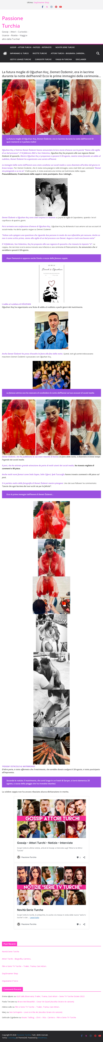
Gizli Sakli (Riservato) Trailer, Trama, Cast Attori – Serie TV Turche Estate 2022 (50, 996)
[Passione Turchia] (5, 53)
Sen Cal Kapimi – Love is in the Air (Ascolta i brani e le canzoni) (35, 1012)
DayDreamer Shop (41, 2)
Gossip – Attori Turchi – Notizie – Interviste (31, 47)
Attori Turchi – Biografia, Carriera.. (68, 53)
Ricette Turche (40, 53)
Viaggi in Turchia (64, 59)
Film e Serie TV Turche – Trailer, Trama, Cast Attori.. (24, 966)
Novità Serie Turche (65, 47)
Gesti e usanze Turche (20, 59)
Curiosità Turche (43, 59)
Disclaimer (81, 59)
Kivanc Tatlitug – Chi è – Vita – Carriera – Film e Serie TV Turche (49, 1017)
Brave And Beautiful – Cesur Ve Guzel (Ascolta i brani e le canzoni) (46, 1001)
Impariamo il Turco (19, 53)
